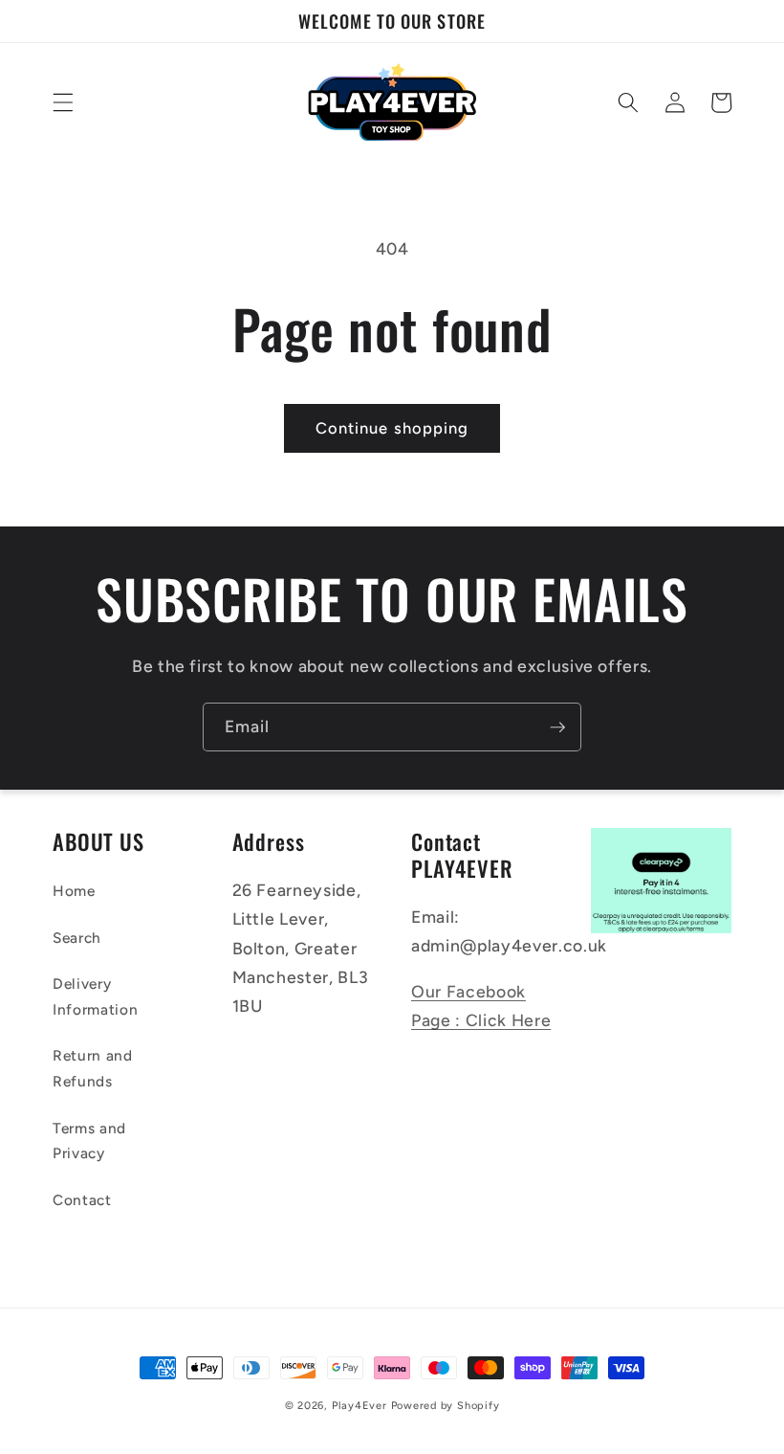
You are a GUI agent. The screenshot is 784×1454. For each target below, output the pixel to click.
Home (74, 891)
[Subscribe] (557, 727)
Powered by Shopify (445, 1405)
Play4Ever (359, 1405)
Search (77, 937)
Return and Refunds (93, 1068)
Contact (82, 1200)
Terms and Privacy (89, 1141)
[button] (63, 102)
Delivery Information (95, 996)
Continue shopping (392, 427)
